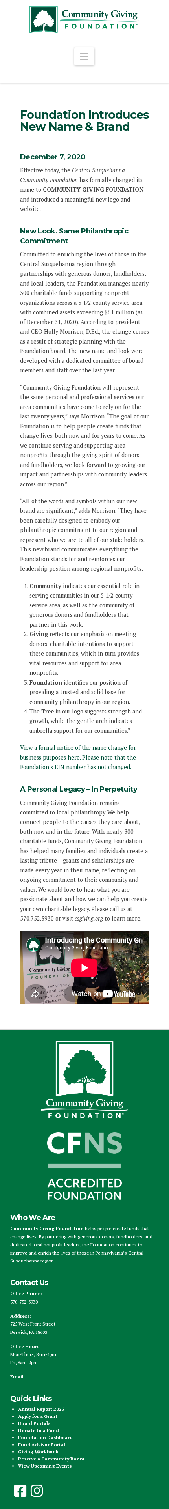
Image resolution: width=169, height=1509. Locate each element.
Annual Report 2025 (41, 1409)
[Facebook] (20, 1491)
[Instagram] (37, 1491)
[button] (84, 56)
